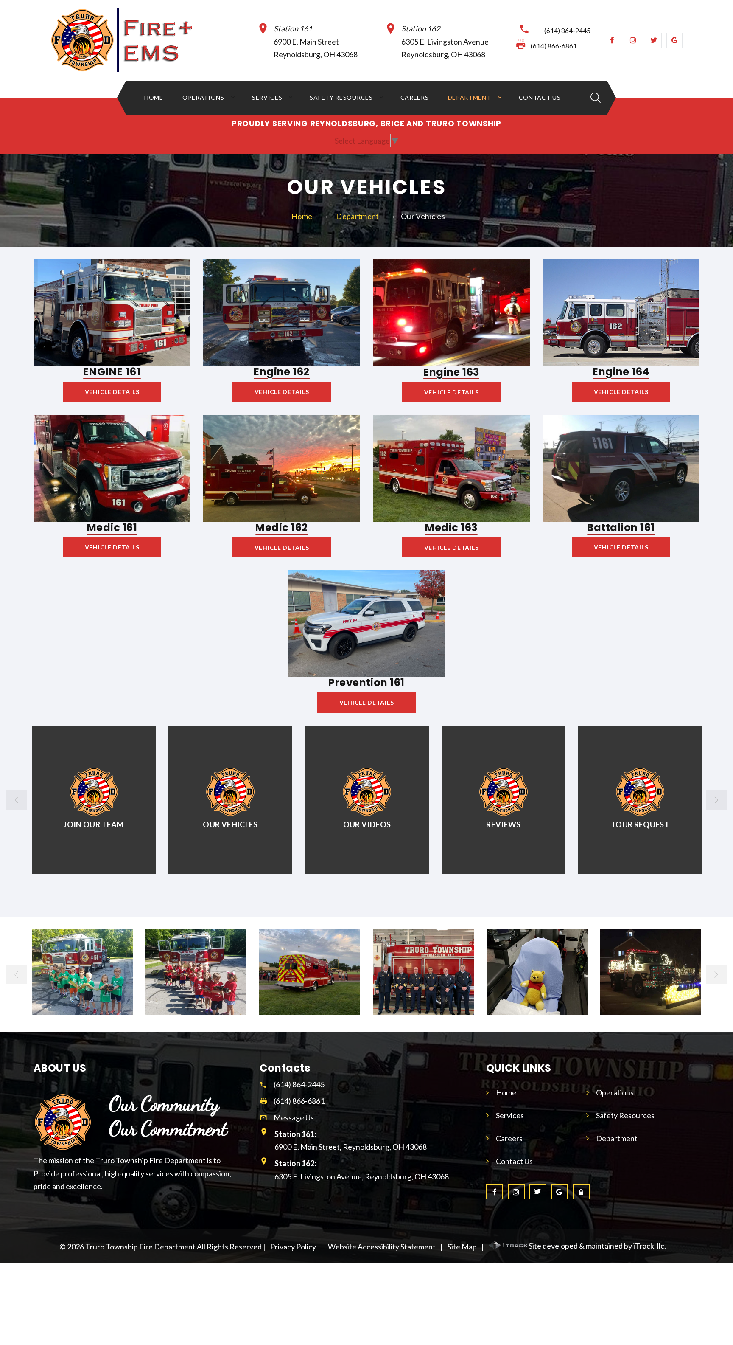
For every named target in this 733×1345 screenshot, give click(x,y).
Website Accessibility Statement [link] (382, 1246)
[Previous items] (16, 800)
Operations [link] (203, 97)
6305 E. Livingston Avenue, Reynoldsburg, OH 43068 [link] (361, 1170)
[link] (135, 40)
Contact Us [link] (540, 97)
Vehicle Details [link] (112, 391)
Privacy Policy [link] (293, 1246)
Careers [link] (414, 97)
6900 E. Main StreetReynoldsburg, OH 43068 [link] (316, 41)
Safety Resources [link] (341, 97)
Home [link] (153, 97)
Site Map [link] (462, 1246)
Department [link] (469, 97)
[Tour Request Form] (503, 792)
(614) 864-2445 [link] (567, 30)
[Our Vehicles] (93, 792)
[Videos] (230, 792)
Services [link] (267, 97)
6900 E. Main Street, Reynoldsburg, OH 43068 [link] (350, 1140)
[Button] (595, 98)
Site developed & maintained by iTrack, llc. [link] (597, 1245)
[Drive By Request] (640, 792)
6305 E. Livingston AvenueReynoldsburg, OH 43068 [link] (445, 41)
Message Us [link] (294, 1117)
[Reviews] (367, 792)
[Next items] (716, 800)
